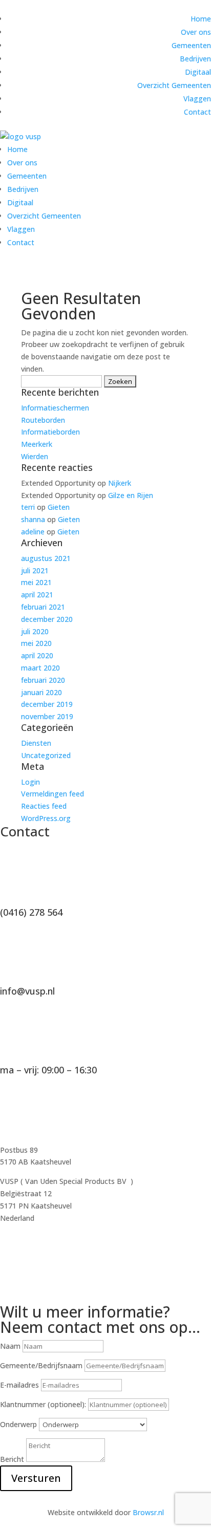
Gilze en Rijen (130, 495)
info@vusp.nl (27, 991)
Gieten (59, 507)
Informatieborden (50, 432)
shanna (33, 519)
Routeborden (43, 420)
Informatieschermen (55, 408)
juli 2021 (35, 570)
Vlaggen (197, 98)
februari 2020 (43, 680)
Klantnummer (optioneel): (44, 1404)
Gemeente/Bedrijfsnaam (41, 1365)
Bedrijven (195, 58)
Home (201, 19)
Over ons (196, 32)
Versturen (36, 1478)
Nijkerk (119, 483)
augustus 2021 (46, 558)
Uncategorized (46, 755)
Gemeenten (191, 45)
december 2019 (47, 704)
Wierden (34, 456)
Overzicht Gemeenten (174, 85)
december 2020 (47, 619)
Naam (10, 1346)
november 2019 (47, 716)
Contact (197, 112)
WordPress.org (46, 818)
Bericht (12, 1459)
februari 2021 (43, 607)
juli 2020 (35, 631)
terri (28, 507)
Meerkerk (36, 444)
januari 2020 (41, 692)
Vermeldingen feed (52, 794)
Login (30, 782)
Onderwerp (18, 1424)
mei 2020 (36, 643)
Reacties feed (44, 806)
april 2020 (37, 655)
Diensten (36, 743)
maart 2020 (40, 668)
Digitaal (198, 72)
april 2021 (37, 594)
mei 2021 (36, 582)
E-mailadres (19, 1385)
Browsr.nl (148, 1512)
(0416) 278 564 (31, 912)
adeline (33, 531)
